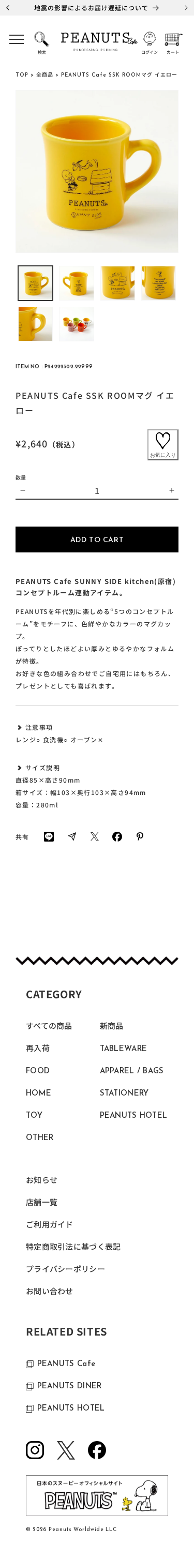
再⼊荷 (38, 1049)
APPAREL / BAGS (132, 1071)
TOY (34, 1116)
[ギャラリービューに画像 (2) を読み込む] (76, 283)
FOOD (38, 1071)
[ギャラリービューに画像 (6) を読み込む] (76, 324)
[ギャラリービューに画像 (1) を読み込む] (35, 283)
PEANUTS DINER (69, 1386)
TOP (22, 75)
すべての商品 (49, 1027)
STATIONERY (124, 1094)
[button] (16, 42)
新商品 (112, 1027)
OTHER (40, 1138)
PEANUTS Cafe (66, 1364)
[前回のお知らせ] (8, 8)
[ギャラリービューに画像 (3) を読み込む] (117, 283)
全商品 (44, 75)
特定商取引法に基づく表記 (73, 1248)
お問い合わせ (49, 1292)
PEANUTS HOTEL (134, 1116)
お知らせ (41, 1181)
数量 (21, 477)
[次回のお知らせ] (186, 8)
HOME (38, 1094)
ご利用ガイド (49, 1226)
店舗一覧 (41, 1203)
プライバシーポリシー (65, 1270)
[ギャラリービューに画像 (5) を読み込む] (35, 324)
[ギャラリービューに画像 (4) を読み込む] (158, 283)
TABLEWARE (123, 1049)
